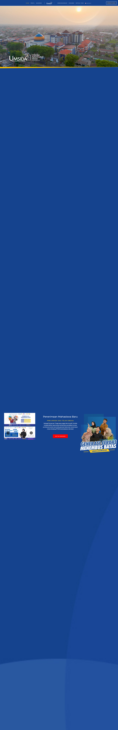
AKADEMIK (39, 3)
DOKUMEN (71, 3)
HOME (27, 3)
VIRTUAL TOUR (80, 3)
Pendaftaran (111, 3)
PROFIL (33, 3)
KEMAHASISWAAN (62, 3)
